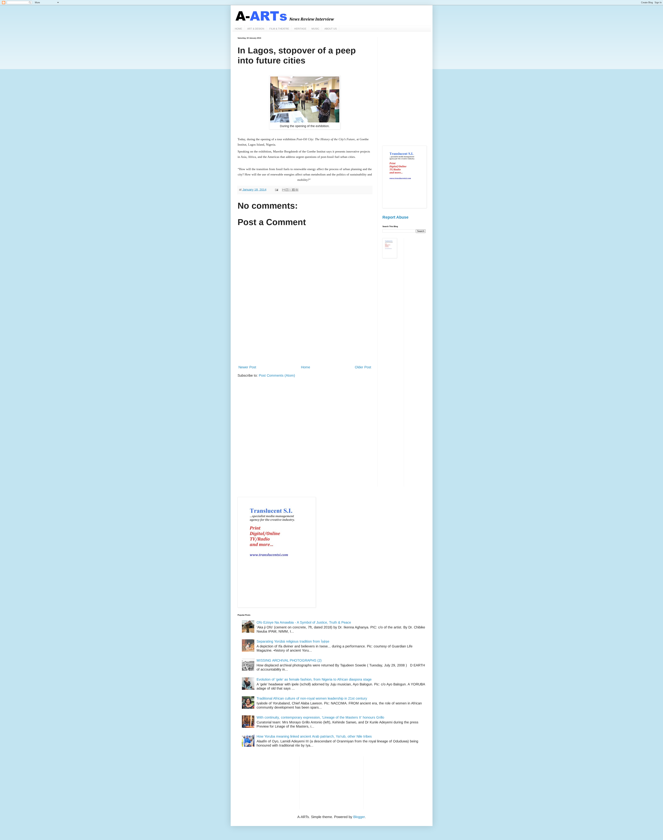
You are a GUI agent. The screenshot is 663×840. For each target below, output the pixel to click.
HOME (238, 28)
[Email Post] (276, 189)
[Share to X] (290, 190)
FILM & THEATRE (279, 28)
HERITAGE (300, 28)
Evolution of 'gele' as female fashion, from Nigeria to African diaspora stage (314, 679)
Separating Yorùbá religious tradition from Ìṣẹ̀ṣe (293, 641)
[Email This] (283, 190)
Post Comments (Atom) (277, 375)
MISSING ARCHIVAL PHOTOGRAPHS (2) (289, 660)
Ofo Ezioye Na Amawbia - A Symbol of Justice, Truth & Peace (304, 622)
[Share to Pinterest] (297, 190)
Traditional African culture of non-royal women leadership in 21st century (312, 698)
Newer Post (247, 367)
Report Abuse (395, 217)
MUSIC (315, 28)
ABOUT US (330, 28)
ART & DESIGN (255, 28)
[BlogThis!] (287, 190)
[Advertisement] (305, 333)
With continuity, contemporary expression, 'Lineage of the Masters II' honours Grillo (320, 717)
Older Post (363, 367)
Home (305, 367)
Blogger (359, 817)
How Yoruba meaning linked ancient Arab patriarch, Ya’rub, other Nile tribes (314, 736)
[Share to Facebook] (293, 190)
